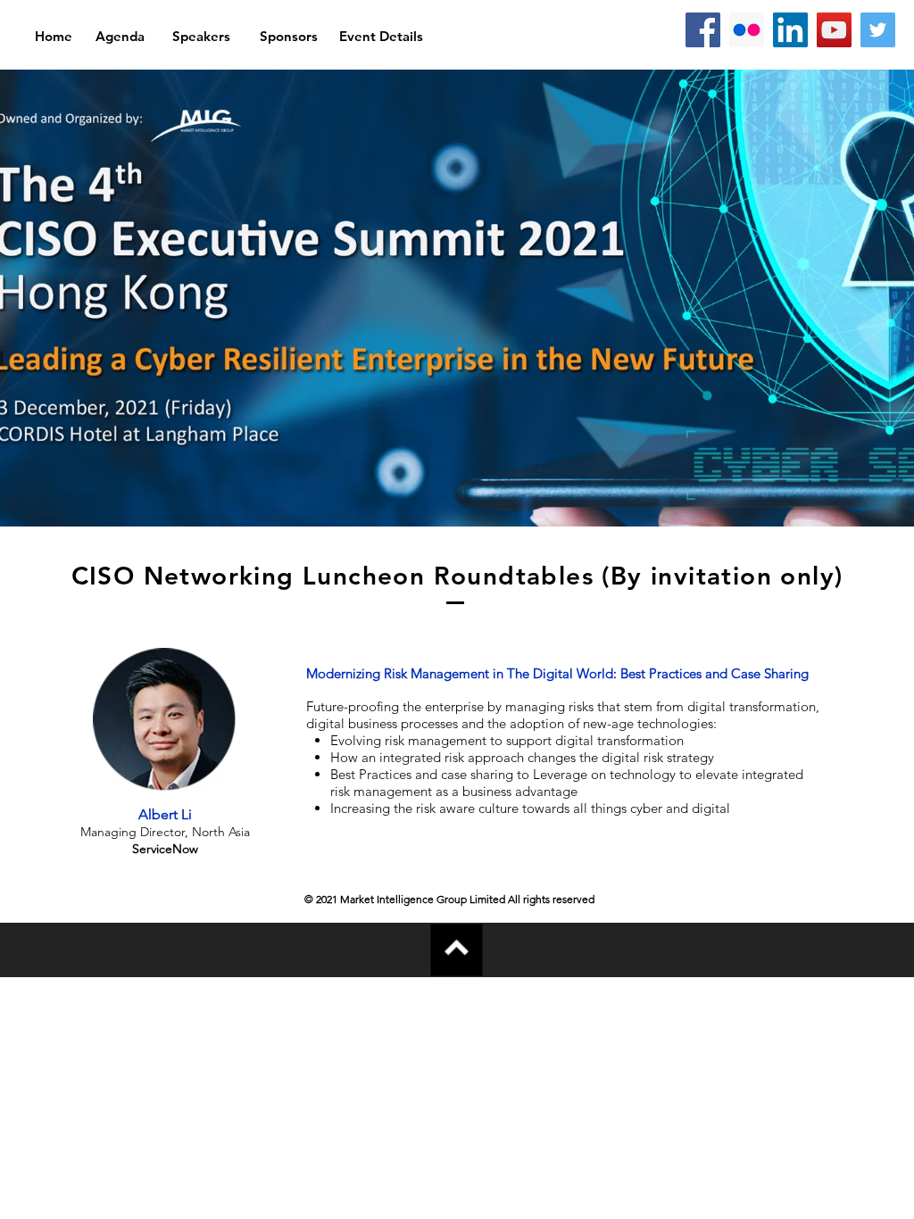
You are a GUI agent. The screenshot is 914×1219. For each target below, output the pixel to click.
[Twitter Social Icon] (877, 29)
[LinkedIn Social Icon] (790, 29)
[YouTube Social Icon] (834, 29)
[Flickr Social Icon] (746, 29)
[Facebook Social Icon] (703, 29)
